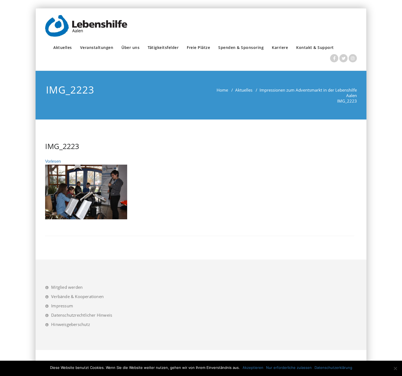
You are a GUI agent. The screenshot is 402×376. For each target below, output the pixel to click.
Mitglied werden (67, 287)
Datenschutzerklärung (333, 367)
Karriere (280, 47)
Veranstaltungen (96, 47)
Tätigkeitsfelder (163, 47)
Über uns (130, 47)
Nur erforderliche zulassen (289, 367)
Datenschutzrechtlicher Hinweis (81, 315)
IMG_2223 (62, 146)
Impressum (62, 305)
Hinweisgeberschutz (70, 324)
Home (222, 90)
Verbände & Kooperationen (77, 296)
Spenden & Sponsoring (241, 47)
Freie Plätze (198, 47)
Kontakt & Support (315, 47)
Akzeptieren (253, 367)
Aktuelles (62, 47)
